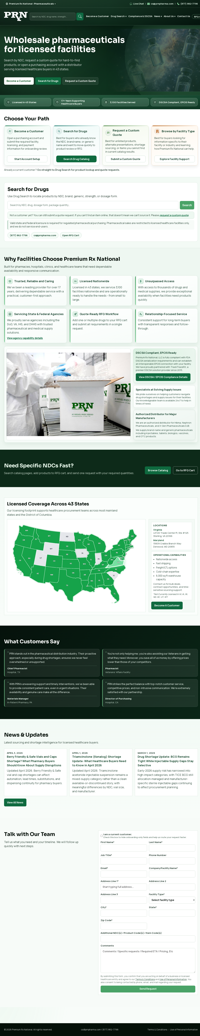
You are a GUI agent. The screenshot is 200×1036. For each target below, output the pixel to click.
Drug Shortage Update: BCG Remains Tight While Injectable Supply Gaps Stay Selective (166, 761)
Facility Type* (157, 894)
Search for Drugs (48, 81)
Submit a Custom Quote (125, 159)
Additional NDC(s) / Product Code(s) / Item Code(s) (131, 932)
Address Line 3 (109, 894)
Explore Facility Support (174, 159)
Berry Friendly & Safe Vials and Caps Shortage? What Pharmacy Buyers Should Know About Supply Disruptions (34, 761)
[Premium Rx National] (16, 16)
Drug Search (119, 16)
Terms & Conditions (145, 979)
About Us (169, 16)
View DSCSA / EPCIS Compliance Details (163, 377)
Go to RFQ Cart (185, 470)
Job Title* (106, 855)
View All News (15, 802)
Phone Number (157, 855)
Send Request (148, 988)
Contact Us (183, 16)
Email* (104, 868)
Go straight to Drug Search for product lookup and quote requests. (78, 170)
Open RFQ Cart (70, 235)
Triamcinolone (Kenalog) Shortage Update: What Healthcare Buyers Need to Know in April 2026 (99, 761)
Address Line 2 (157, 881)
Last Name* (155, 842)
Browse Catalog (158, 470)
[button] (22, 560)
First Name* (107, 842)
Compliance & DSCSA (140, 16)
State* (153, 907)
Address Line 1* (110, 881)
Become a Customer (97, 16)
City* (104, 907)
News (158, 16)
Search (187, 205)
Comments (107, 945)
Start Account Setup (27, 159)
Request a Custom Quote (80, 81)
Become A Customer (167, 605)
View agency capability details (25, 338)
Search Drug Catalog (76, 159)
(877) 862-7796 (19, 235)
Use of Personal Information (173, 979)
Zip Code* (106, 920)
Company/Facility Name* (163, 868)
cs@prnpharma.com (45, 235)
